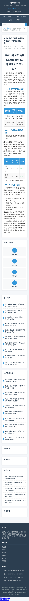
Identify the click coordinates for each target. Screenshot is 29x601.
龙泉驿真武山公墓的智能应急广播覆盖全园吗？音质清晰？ (15, 380)
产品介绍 (17, 16)
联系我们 (18, 20)
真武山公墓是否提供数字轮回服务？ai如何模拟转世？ (15, 350)
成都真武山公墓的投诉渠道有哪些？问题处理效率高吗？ (15, 324)
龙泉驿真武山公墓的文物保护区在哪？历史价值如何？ (14, 312)
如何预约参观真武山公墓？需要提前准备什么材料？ (15, 357)
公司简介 (10, 16)
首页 (4, 16)
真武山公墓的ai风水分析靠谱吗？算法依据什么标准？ (15, 387)
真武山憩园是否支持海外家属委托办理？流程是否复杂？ (15, 344)
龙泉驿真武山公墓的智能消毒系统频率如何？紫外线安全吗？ (15, 337)
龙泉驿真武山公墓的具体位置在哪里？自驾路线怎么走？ (14, 305)
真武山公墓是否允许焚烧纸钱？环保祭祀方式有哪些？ (15, 331)
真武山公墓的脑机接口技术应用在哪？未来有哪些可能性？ (14, 400)
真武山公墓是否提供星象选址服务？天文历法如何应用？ (15, 432)
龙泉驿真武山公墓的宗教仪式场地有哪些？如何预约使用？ (15, 393)
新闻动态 (23, 16)
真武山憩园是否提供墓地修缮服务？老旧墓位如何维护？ (15, 413)
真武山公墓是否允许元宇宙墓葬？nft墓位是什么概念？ (15, 318)
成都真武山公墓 (4, 600)
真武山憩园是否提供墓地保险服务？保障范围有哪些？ (15, 419)
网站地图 (2, 598)
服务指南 (11, 20)
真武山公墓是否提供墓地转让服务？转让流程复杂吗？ (15, 438)
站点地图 (7, 598)
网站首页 (4, 547)
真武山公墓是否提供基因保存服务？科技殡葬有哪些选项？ (15, 363)
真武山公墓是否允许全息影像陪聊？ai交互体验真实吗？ (15, 426)
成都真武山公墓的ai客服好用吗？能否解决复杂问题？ (15, 406)
